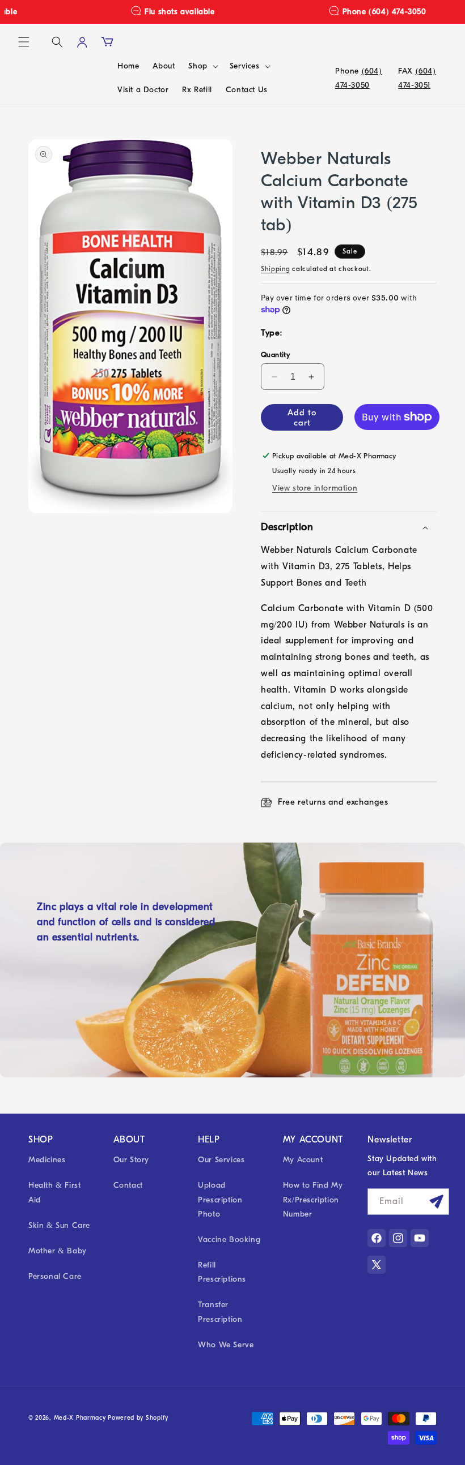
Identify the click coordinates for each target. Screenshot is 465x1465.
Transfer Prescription (220, 1312)
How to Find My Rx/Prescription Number (313, 1199)
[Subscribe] (436, 1201)
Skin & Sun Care (59, 1225)
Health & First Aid (54, 1192)
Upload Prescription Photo (220, 1199)
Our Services (221, 1160)
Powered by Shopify (138, 1417)
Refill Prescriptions (222, 1272)
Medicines (46, 1160)
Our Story (131, 1160)
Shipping (275, 269)
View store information (314, 488)
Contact (128, 1185)
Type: (272, 333)
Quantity (275, 354)
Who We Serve (225, 1345)
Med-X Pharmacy (80, 1417)
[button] (23, 41)
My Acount (303, 1160)
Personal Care (55, 1276)
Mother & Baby (57, 1251)
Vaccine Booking (229, 1239)
